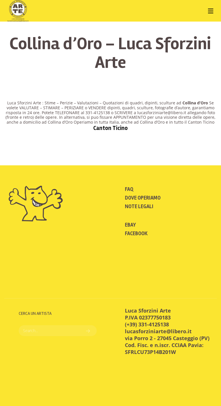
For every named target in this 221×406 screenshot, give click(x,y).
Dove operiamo (143, 198)
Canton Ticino (110, 128)
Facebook (136, 233)
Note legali (139, 206)
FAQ (129, 189)
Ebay (130, 225)
